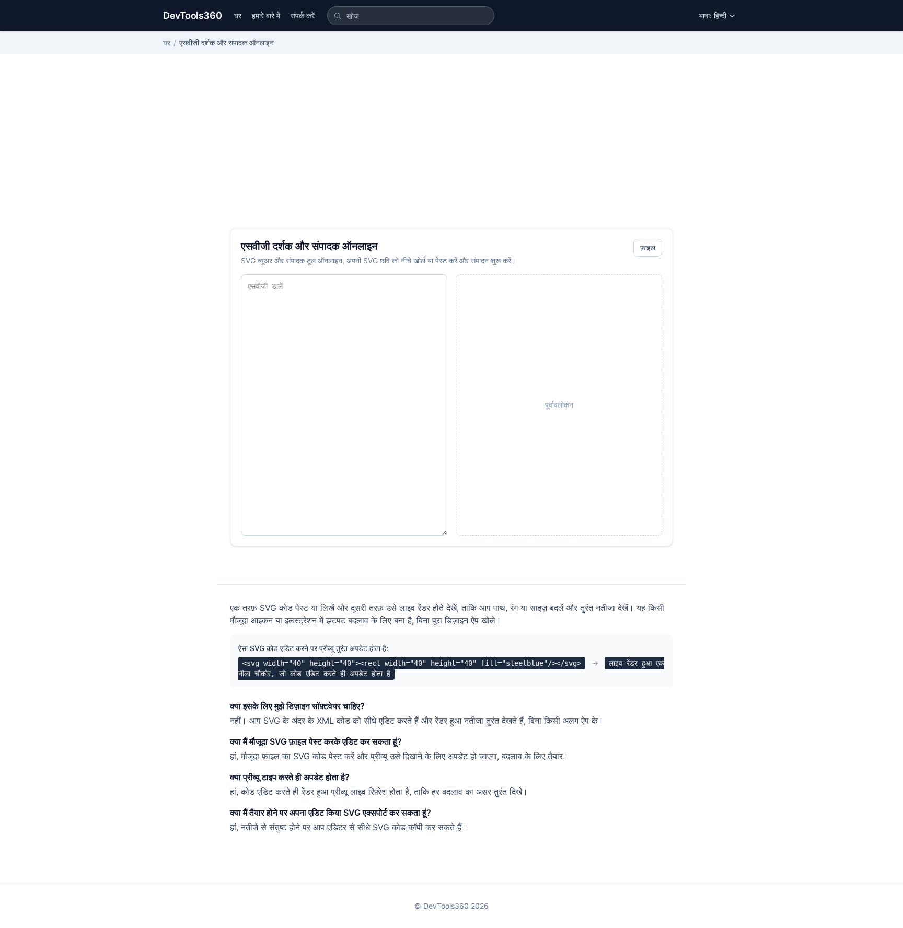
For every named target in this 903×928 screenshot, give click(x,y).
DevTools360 (192, 15)
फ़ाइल (647, 247)
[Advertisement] (451, 149)
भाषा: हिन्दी (712, 15)
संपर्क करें (303, 15)
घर (237, 15)
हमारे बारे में (266, 15)
